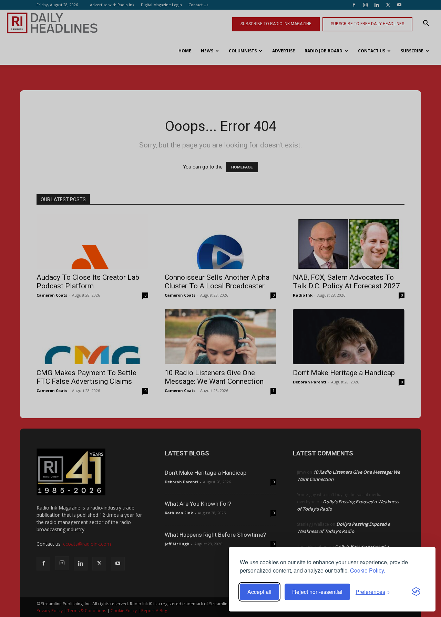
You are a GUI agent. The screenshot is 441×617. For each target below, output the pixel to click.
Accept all (259, 592)
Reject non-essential (317, 592)
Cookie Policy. (367, 570)
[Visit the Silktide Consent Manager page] (416, 592)
